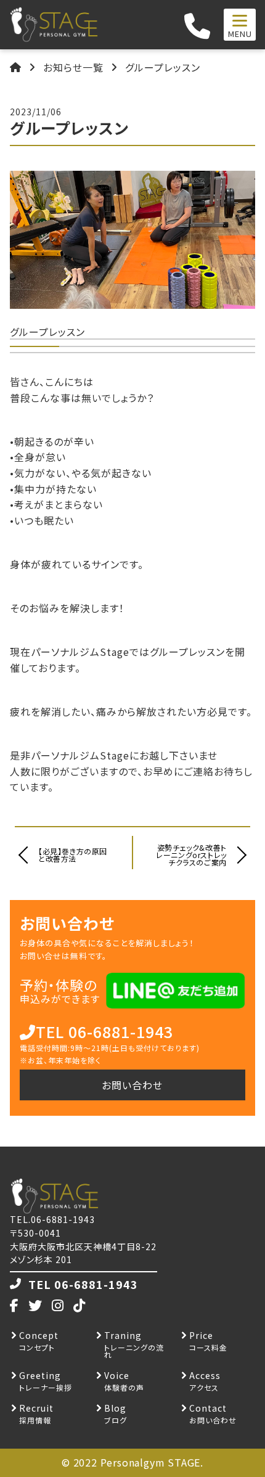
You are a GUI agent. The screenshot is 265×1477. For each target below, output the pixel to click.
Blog (115, 1408)
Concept (39, 1335)
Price (201, 1335)
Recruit (36, 1408)
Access (205, 1375)
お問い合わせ (132, 1085)
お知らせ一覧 (73, 67)
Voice (116, 1375)
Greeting (40, 1375)
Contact (208, 1408)
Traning (123, 1335)
